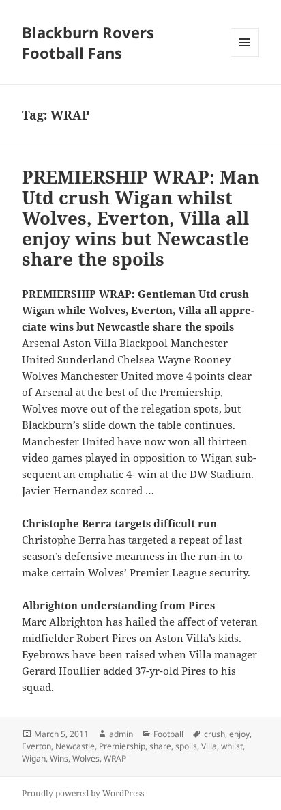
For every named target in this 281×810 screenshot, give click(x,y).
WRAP (115, 758)
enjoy (239, 734)
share (160, 746)
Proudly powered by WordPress (83, 793)
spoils (186, 746)
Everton (36, 746)
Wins (59, 758)
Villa (209, 746)
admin (121, 734)
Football (168, 734)
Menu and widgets (245, 56)
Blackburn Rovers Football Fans (88, 42)
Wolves (86, 758)
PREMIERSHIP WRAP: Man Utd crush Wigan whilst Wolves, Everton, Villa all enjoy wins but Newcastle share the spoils (140, 218)
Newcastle (75, 746)
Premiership (122, 746)
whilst (232, 746)
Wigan (34, 758)
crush (214, 734)
